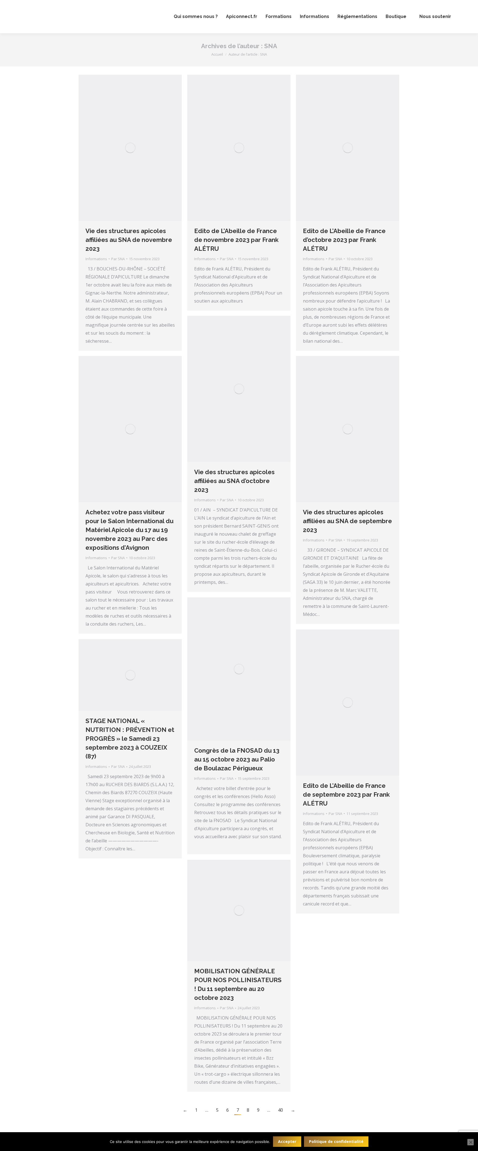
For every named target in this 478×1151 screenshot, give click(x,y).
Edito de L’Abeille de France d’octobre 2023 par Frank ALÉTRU (344, 239)
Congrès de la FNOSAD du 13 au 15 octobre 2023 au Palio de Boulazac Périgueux (236, 759)
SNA (270, 46)
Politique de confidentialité (336, 1141)
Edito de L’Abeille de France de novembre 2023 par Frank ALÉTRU (236, 239)
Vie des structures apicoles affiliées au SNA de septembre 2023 (347, 521)
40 (280, 1110)
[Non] (470, 1142)
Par (118, 258)
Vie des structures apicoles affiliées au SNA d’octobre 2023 (234, 480)
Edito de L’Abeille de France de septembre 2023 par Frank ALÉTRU (346, 794)
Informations (96, 258)
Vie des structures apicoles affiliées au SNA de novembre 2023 (128, 239)
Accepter (287, 1141)
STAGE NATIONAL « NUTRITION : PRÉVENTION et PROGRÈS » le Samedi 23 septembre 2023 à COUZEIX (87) (129, 738)
